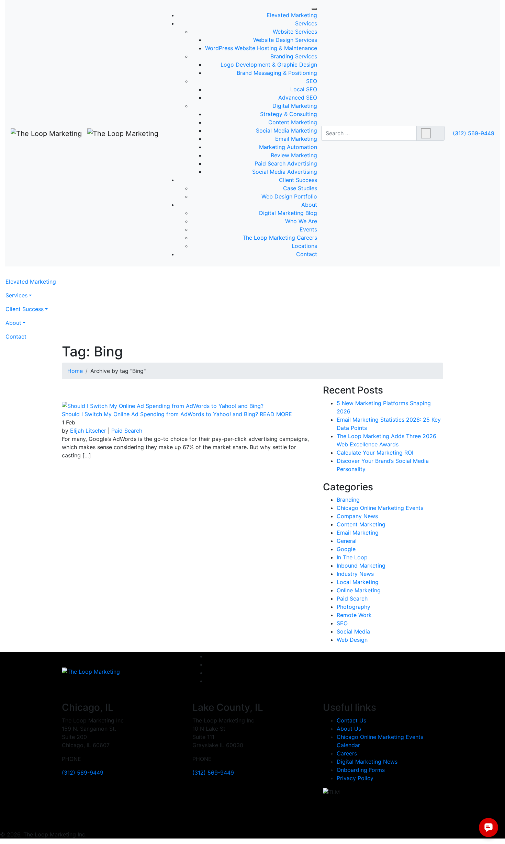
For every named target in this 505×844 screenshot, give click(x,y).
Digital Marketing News (367, 761)
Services (306, 23)
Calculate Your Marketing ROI (375, 452)
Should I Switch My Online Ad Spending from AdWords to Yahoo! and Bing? (160, 414)
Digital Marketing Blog (288, 212)
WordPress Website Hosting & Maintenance (261, 48)
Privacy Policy (355, 778)
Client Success (298, 179)
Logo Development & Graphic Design (269, 64)
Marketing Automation (288, 147)
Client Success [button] (24, 309)
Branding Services (293, 56)
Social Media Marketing (286, 130)
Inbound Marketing (361, 565)
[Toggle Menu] (314, 9)
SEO (311, 81)
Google (346, 549)
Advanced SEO (297, 97)
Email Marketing (296, 138)
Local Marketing (358, 582)
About (309, 204)
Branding (348, 499)
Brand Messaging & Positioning (277, 72)
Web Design (352, 639)
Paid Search (126, 430)
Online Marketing (359, 590)
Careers (347, 753)
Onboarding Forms (361, 769)
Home (75, 370)
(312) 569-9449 (473, 133)
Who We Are (301, 221)
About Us (349, 728)
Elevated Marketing (292, 15)
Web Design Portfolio (289, 196)
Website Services (295, 31)
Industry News (355, 573)
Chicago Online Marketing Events (380, 507)
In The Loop (352, 557)
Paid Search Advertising (286, 163)
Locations (304, 245)
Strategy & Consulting (288, 114)
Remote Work (354, 615)
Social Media (353, 631)
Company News (357, 516)
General (347, 540)
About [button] (13, 322)
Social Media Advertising (284, 171)
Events (308, 229)
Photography (353, 606)
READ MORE (276, 414)
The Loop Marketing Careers (280, 237)
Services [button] (16, 295)
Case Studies (300, 188)
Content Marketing (292, 122)
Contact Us (351, 720)
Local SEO (303, 89)
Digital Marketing (294, 105)
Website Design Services (285, 39)
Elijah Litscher (88, 430)
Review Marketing (294, 155)
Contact (306, 254)
